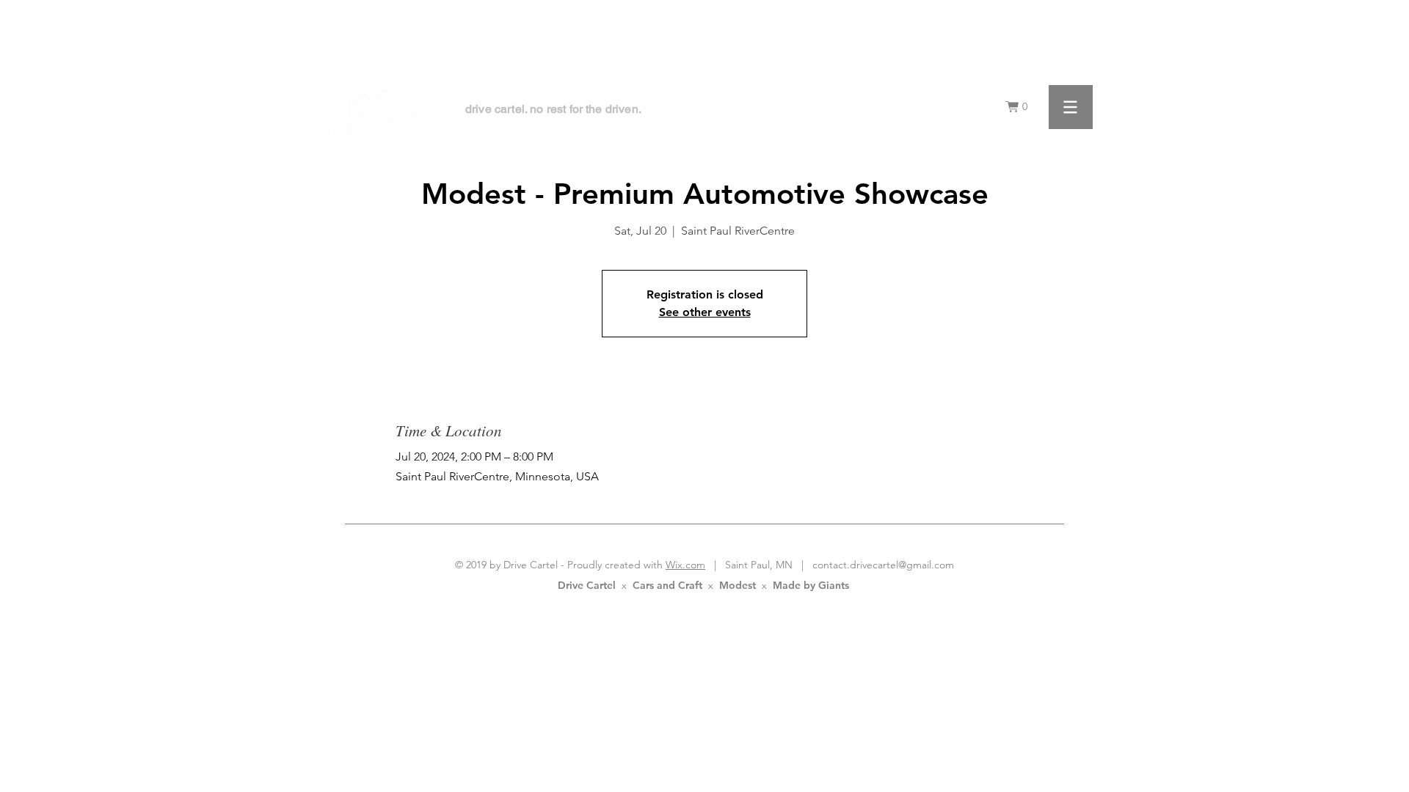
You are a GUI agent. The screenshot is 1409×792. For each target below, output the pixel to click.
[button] (1020, 106)
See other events (705, 312)
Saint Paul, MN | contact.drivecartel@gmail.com (835, 564)
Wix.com (685, 564)
